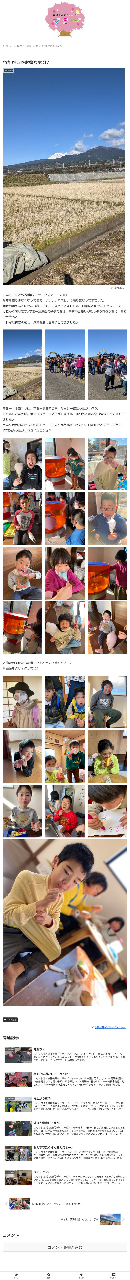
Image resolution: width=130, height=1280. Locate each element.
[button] (120, 776)
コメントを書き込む (65, 1247)
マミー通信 (11, 1019)
